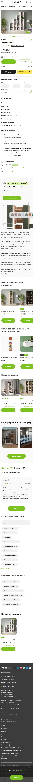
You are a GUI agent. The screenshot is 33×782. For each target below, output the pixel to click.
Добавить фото (16, 456)
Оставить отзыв (16, 508)
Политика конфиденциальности (10, 745)
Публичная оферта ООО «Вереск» (11, 748)
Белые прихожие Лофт (10, 582)
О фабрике (4, 728)
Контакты (4, 758)
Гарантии (29, 66)
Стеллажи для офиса (10, 555)
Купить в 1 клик (24, 62)
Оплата (3, 66)
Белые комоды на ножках (11, 604)
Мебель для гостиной (10, 528)
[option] (10, 306)
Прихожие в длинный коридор (12, 591)
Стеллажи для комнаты (10, 542)
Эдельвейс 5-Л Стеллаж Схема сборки (15, 168)
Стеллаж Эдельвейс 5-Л (8, 640)
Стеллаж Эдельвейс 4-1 (8, 311)
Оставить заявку (12, 198)
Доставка (4, 734)
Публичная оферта (10, 171)
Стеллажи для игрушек (10, 546)
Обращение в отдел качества (9, 753)
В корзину (9, 62)
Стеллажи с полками (10, 551)
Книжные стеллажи (9, 533)
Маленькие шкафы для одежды (13, 595)
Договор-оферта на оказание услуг (11, 750)
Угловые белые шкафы (10, 586)
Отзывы (3, 731)
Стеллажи (7, 537)
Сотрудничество (5, 742)
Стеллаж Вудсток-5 (6, 401)
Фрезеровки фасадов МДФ (9, 756)
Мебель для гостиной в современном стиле (14, 523)
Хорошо (16, 777)
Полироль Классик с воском (9, 357)
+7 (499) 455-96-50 (9, 677)
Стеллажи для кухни (10, 560)
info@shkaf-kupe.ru (10, 682)
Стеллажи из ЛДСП (9, 564)
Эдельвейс (15, 165)
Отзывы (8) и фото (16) (17, 46)
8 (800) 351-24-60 (9, 679)
